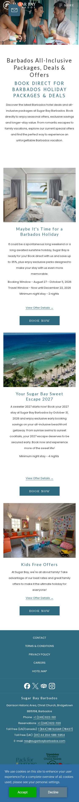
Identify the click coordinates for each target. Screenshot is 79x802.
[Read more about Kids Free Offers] (39, 530)
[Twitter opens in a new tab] (35, 685)
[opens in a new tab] (52, 762)
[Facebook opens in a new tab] (27, 685)
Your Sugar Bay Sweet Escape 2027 (39, 396)
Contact (39, 638)
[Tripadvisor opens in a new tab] (44, 685)
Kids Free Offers (39, 564)
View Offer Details (38, 308)
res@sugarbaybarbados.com (44, 741)
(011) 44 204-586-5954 (49, 735)
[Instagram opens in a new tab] (52, 685)
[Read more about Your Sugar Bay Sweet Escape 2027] (39, 360)
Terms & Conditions (39, 646)
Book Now (39, 321)
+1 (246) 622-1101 (44, 717)
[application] (39, 783)
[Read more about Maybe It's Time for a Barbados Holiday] (39, 195)
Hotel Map (39, 671)
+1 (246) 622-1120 (49, 723)
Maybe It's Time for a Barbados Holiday (39, 231)
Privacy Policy (39, 654)
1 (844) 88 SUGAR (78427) (55, 729)
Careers (39, 663)
